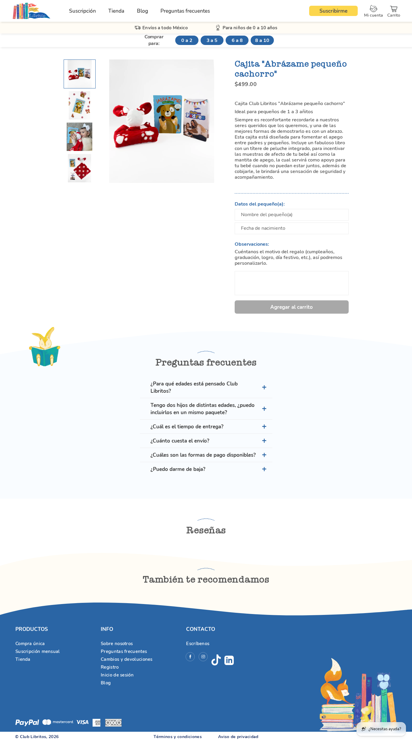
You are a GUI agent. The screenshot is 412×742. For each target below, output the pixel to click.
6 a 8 (237, 40)
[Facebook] (190, 657)
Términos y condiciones (178, 737)
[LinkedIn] (229, 660)
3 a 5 (212, 40)
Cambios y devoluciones (127, 659)
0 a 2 (186, 40)
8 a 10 (262, 40)
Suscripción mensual (37, 651)
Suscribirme (333, 10)
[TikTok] (216, 660)
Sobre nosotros (117, 644)
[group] (80, 73)
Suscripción (82, 10)
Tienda (116, 10)
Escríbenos (197, 644)
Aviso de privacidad (238, 737)
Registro (110, 667)
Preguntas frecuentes (185, 10)
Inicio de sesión (117, 675)
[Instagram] (203, 657)
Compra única (30, 644)
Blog (142, 10)
